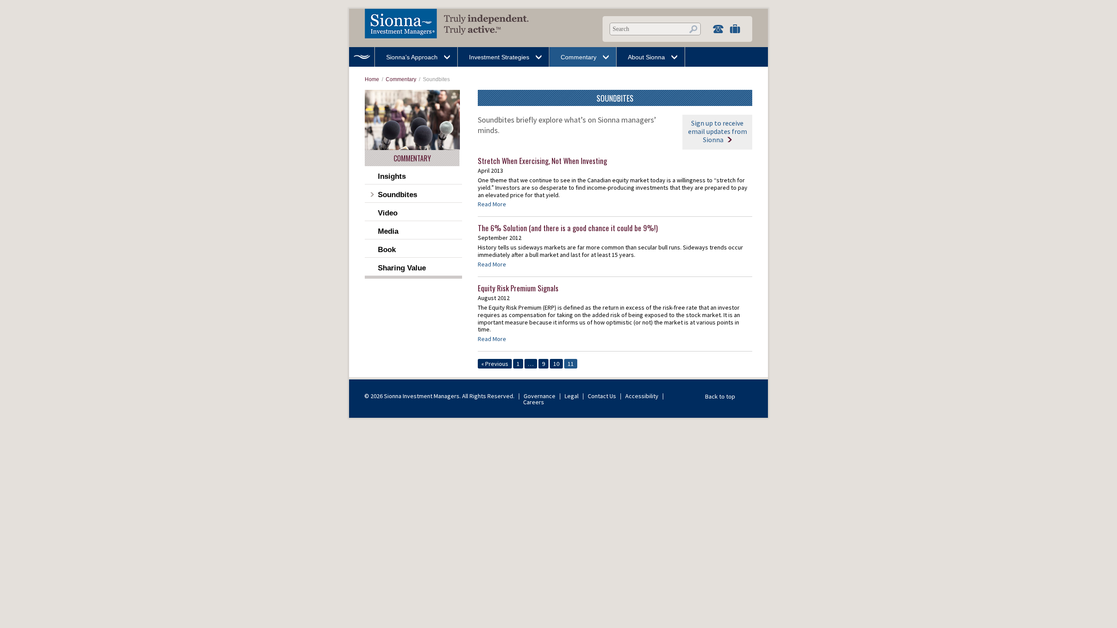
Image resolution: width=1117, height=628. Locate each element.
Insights (392, 176)
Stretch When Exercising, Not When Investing (542, 160)
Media (388, 231)
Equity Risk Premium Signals (518, 288)
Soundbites (397, 195)
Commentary (578, 57)
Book (387, 250)
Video (387, 213)
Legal (572, 396)
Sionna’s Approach (412, 57)
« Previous (494, 364)
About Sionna (646, 57)
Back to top (720, 396)
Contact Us (602, 396)
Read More (492, 204)
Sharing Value (402, 268)
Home (361, 57)
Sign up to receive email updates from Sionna (717, 131)
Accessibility (641, 396)
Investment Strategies (499, 57)
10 (556, 364)
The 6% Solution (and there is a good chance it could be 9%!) (568, 227)
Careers (533, 402)
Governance (539, 396)
